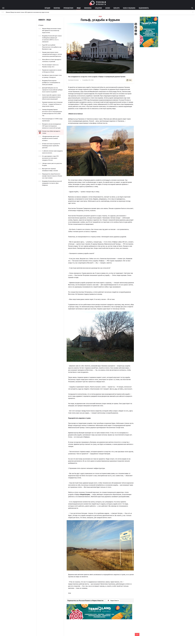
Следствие (98, 8)
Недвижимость (144, 8)
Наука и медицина (129, 8)
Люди (79, 8)
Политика (57, 8)
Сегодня (47, 8)
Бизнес (107, 8)
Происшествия (68, 8)
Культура (116, 8)
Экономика (87, 8)
